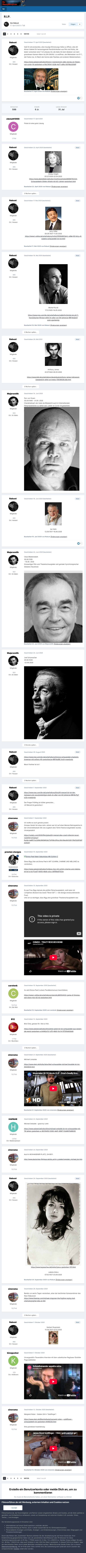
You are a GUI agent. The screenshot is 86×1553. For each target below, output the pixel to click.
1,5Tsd (14, 1139)
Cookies (16, 1549)
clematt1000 (12, 119)
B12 (13, 1019)
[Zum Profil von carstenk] (13, 993)
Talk (23, 25)
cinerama (13, 818)
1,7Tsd (14, 1039)
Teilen (63, 24)
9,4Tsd (13, 874)
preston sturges (13, 852)
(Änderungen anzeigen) (59, 91)
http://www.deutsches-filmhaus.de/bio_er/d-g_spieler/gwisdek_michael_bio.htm (53, 1159)
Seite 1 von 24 (41, 34)
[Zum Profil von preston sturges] (13, 860)
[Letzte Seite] (32, 34)
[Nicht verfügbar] (53, 284)
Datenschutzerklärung (9, 1546)
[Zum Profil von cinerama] (13, 826)
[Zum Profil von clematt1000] (13, 127)
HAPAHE (13, 1119)
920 (13, 413)
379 (13, 1372)
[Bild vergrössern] (41, 79)
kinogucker (13, 1353)
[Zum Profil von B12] (13, 1027)
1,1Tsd (14, 138)
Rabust (16, 23)
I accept (13, 1508)
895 (13, 62)
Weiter (26, 34)
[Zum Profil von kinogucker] (13, 1361)
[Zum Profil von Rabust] (6, 24)
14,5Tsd (14, 1005)
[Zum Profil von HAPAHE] (13, 1127)
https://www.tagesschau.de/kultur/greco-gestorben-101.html (53, 1267)
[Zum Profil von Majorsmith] (13, 401)
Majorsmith (13, 393)
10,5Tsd (14, 838)
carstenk (12, 985)
